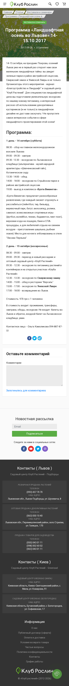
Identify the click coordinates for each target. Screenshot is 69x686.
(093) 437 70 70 (35, 492)
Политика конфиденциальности (34, 652)
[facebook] (29, 338)
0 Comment (42, 47)
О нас (34, 628)
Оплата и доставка (34, 637)
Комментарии (13, 362)
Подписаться (34, 433)
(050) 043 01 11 (35, 542)
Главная (8, 12)
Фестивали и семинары (39, 12)
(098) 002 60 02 (35, 545)
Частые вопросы (34, 647)
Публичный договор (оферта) (34, 632)
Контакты (34, 656)
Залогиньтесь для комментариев (26, 390)
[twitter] (34, 338)
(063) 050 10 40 (35, 515)
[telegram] (39, 338)
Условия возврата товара (34, 642)
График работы (34, 661)
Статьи (19, 12)
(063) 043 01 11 (35, 549)
